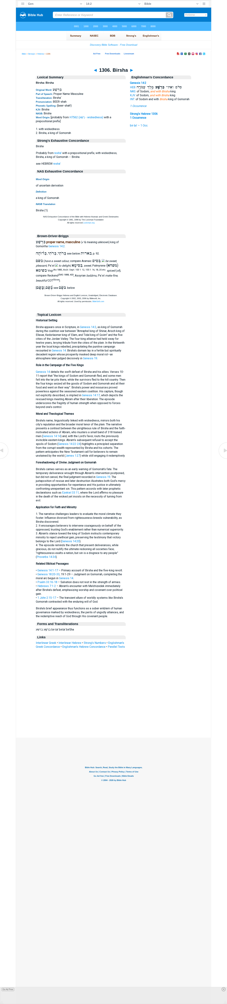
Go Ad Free (7, 989)
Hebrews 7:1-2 (46, 586)
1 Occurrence (138, 106)
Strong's (31, 54)
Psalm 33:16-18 (47, 582)
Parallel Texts (116, 646)
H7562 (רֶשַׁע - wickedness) (86, 117)
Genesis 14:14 (52, 436)
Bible (24, 54)
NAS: (133, 91)
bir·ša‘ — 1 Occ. (139, 125)
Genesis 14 (59, 350)
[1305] (4, 458)
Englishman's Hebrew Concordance (84, 646)
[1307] (222, 458)
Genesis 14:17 (91, 395)
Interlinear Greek (46, 643)
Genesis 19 (90, 358)
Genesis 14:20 (71, 541)
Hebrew (40, 54)
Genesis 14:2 (56, 246)
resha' (58, 153)
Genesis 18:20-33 (48, 574)
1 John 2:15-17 (46, 597)
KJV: (133, 95)
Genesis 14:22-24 (69, 444)
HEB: (133, 87)
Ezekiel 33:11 (70, 492)
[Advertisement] (113, 716)
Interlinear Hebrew (70, 643)
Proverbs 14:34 (46, 557)
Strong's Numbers (95, 643)
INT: (132, 99)
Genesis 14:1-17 (47, 570)
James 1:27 (72, 455)
